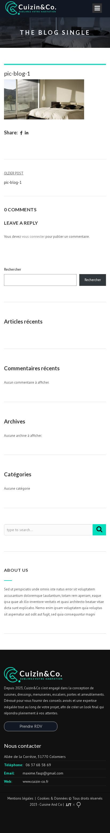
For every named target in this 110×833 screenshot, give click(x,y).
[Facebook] (21, 133)
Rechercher (12, 269)
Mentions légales (20, 798)
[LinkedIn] (26, 133)
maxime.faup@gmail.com (43, 773)
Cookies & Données (52, 798)
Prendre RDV (30, 726)
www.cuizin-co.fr (36, 781)
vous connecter (33, 236)
